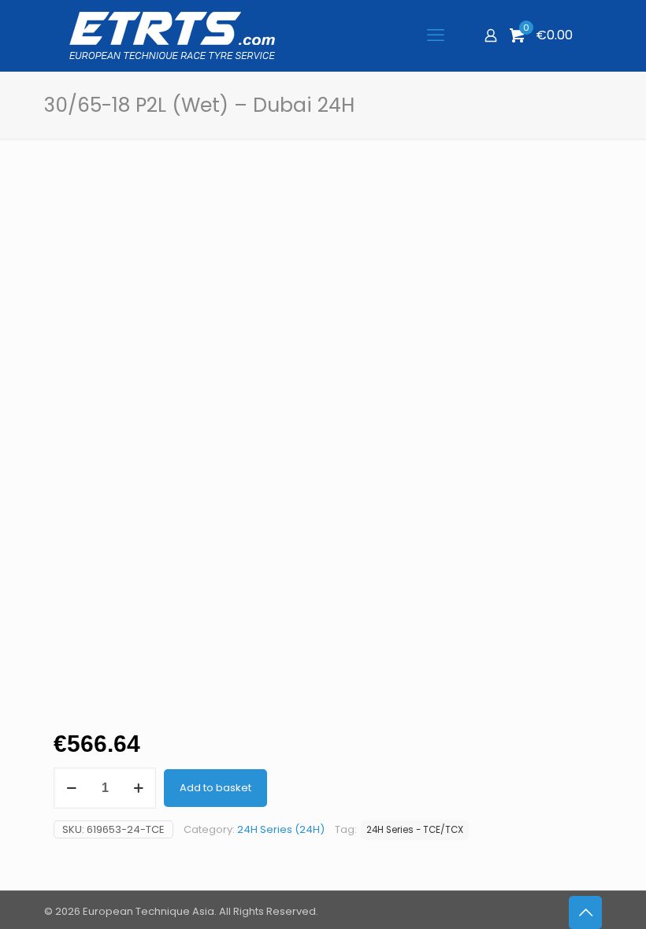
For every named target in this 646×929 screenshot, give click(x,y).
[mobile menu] (435, 35)
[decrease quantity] (71, 788)
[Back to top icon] (585, 912)
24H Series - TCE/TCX (414, 830)
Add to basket (215, 787)
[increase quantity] (138, 788)
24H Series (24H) (281, 829)
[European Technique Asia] (172, 35)
